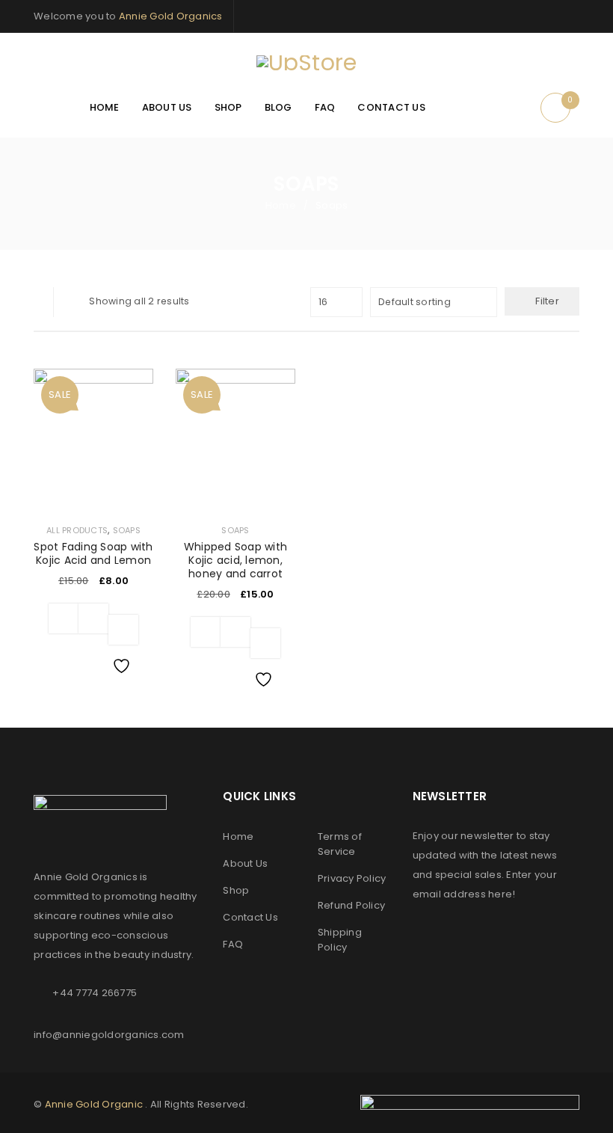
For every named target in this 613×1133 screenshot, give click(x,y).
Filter (547, 301)
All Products (77, 530)
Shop (236, 890)
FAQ (233, 944)
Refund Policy (351, 905)
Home (280, 205)
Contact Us (250, 917)
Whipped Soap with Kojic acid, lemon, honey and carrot (235, 560)
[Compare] (93, 618)
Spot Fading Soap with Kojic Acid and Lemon (93, 553)
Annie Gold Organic (94, 1104)
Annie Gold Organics (171, 16)
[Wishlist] (123, 630)
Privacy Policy (352, 878)
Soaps (127, 530)
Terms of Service (340, 844)
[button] (63, 618)
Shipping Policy (340, 939)
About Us (245, 863)
